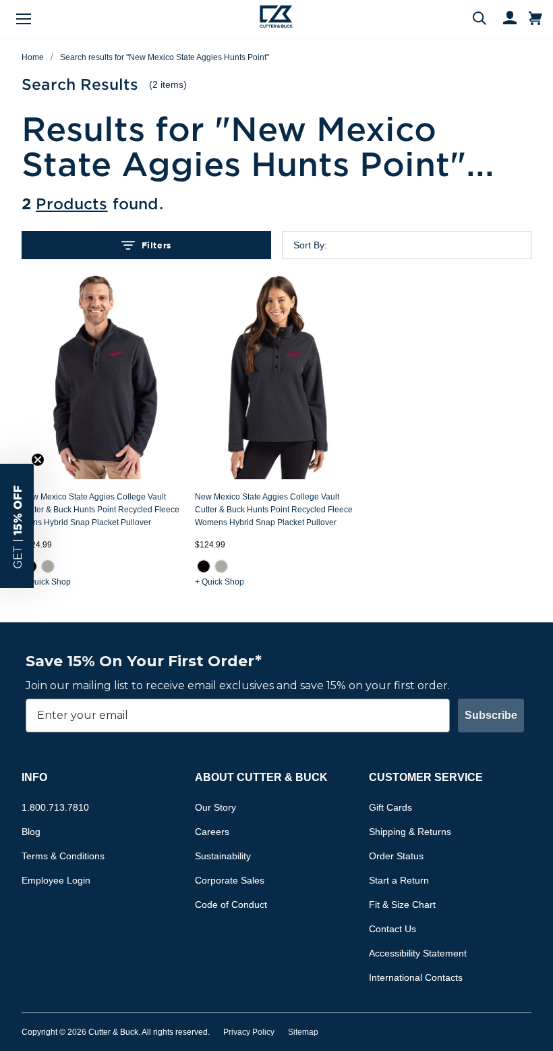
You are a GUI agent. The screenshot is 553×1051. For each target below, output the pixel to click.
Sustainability (223, 856)
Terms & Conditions (63, 856)
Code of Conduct (231, 904)
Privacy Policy (248, 1032)
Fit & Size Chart (402, 904)
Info (34, 777)
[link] (48, 566)
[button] (17, 526)
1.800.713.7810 (55, 807)
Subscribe (491, 715)
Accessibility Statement (418, 953)
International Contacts (416, 977)
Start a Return (399, 880)
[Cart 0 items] (535, 19)
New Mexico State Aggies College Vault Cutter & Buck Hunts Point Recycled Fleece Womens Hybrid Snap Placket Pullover (274, 509)
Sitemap (303, 1032)
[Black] (203, 566)
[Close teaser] (38, 459)
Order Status (396, 856)
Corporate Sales (229, 880)
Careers (212, 831)
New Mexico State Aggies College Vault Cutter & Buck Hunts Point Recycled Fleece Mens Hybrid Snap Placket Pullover (100, 509)
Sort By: (310, 245)
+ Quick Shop (46, 582)
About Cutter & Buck (261, 777)
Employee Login (56, 880)
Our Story (215, 807)
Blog (31, 831)
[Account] (504, 19)
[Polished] (47, 566)
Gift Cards (390, 807)
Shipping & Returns (410, 831)
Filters (156, 245)
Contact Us (392, 928)
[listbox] (417, 245)
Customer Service (426, 777)
